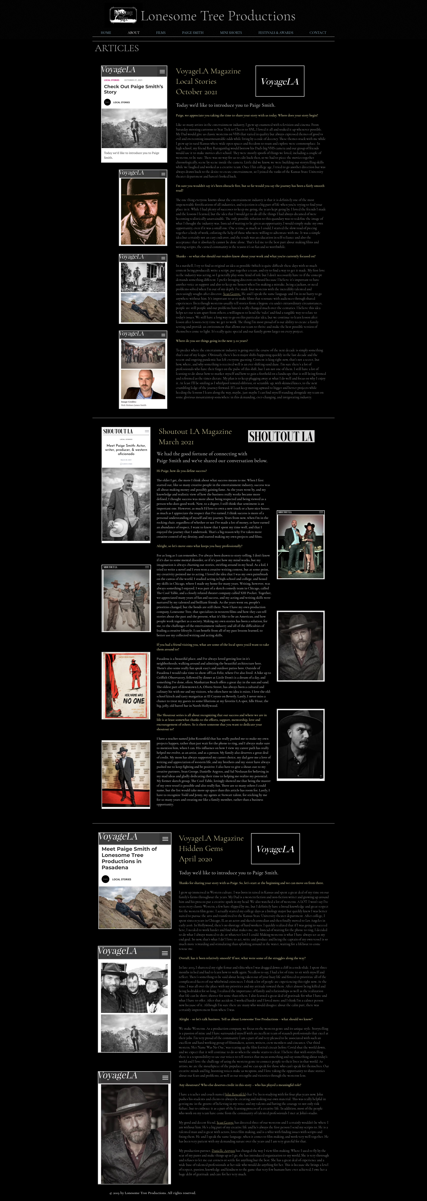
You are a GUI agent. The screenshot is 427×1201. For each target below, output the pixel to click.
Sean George (231, 294)
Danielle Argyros (223, 1151)
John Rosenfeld (235, 1094)
